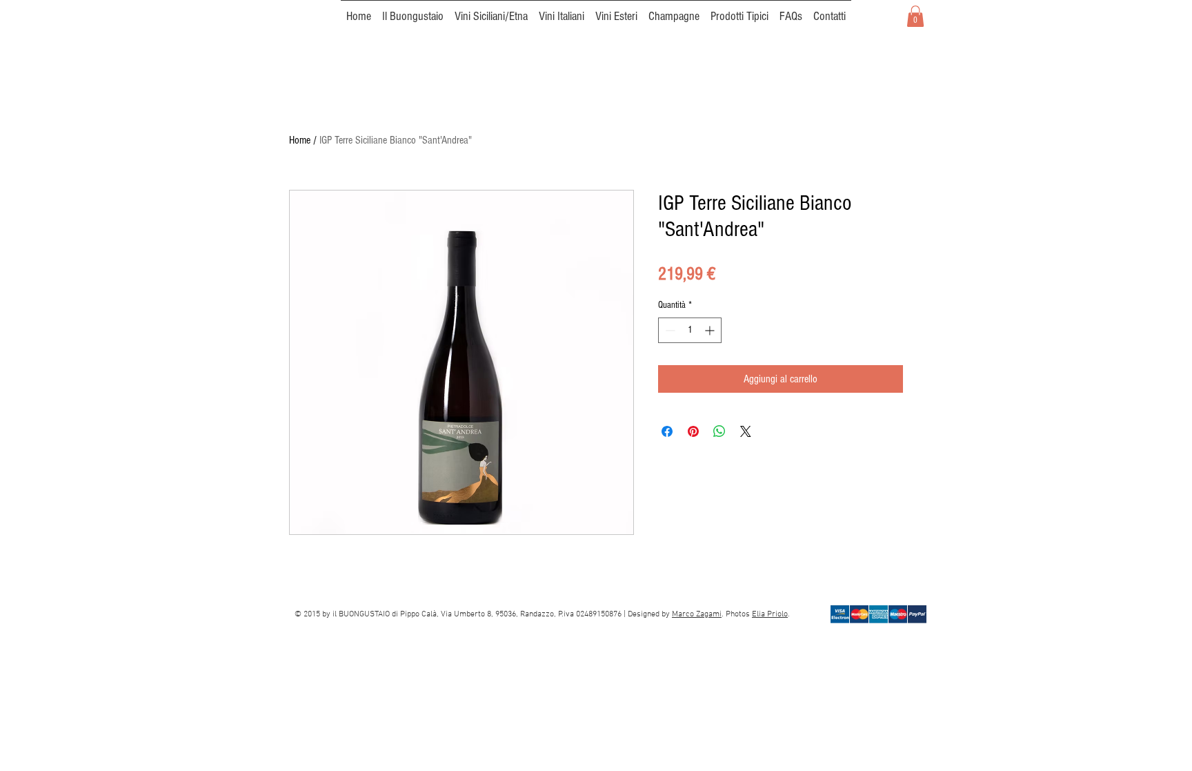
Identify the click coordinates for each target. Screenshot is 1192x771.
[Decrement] (668, 330)
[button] (915, 16)
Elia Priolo (770, 614)
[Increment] (710, 330)
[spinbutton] (689, 330)
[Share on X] (745, 431)
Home (299, 140)
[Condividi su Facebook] (667, 431)
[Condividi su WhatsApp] (719, 431)
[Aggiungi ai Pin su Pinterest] (693, 431)
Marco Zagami (697, 614)
